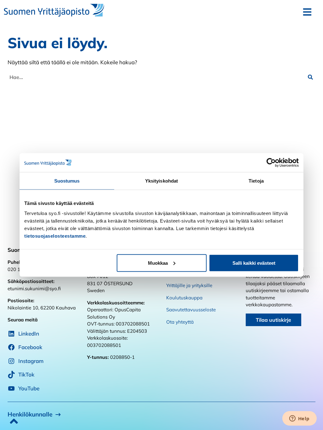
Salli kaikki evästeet (253, 262)
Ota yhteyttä (180, 322)
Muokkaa (158, 262)
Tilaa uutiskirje (273, 320)
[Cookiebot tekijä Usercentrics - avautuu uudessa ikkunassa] (271, 162)
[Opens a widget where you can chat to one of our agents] (299, 419)
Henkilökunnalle (30, 414)
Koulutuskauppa (184, 298)
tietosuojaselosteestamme (54, 235)
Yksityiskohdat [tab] (161, 181)
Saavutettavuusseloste (191, 310)
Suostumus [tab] (67, 181)
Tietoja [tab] (256, 181)
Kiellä (69, 262)
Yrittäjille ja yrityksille (189, 285)
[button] (310, 77)
